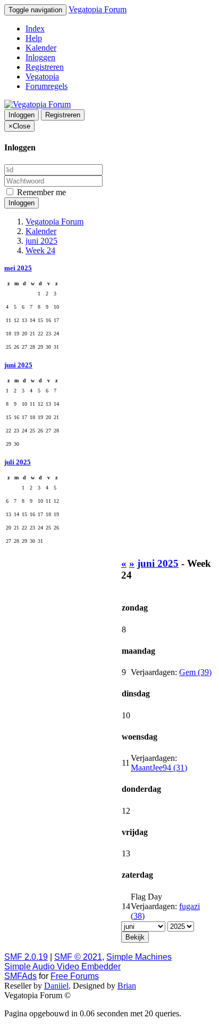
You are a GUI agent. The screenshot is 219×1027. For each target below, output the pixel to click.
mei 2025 (18, 268)
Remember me (40, 192)
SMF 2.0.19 (26, 956)
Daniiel (56, 985)
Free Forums (74, 976)
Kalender (41, 47)
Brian (126, 985)
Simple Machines (139, 956)
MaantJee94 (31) (159, 767)
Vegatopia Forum (98, 9)
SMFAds (20, 976)
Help (34, 38)
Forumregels (47, 86)
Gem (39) (195, 672)
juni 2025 (18, 365)
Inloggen (40, 57)
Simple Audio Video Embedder (62, 966)
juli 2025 (17, 462)
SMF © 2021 (78, 956)
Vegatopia (42, 76)
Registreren (45, 66)
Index (35, 28)
